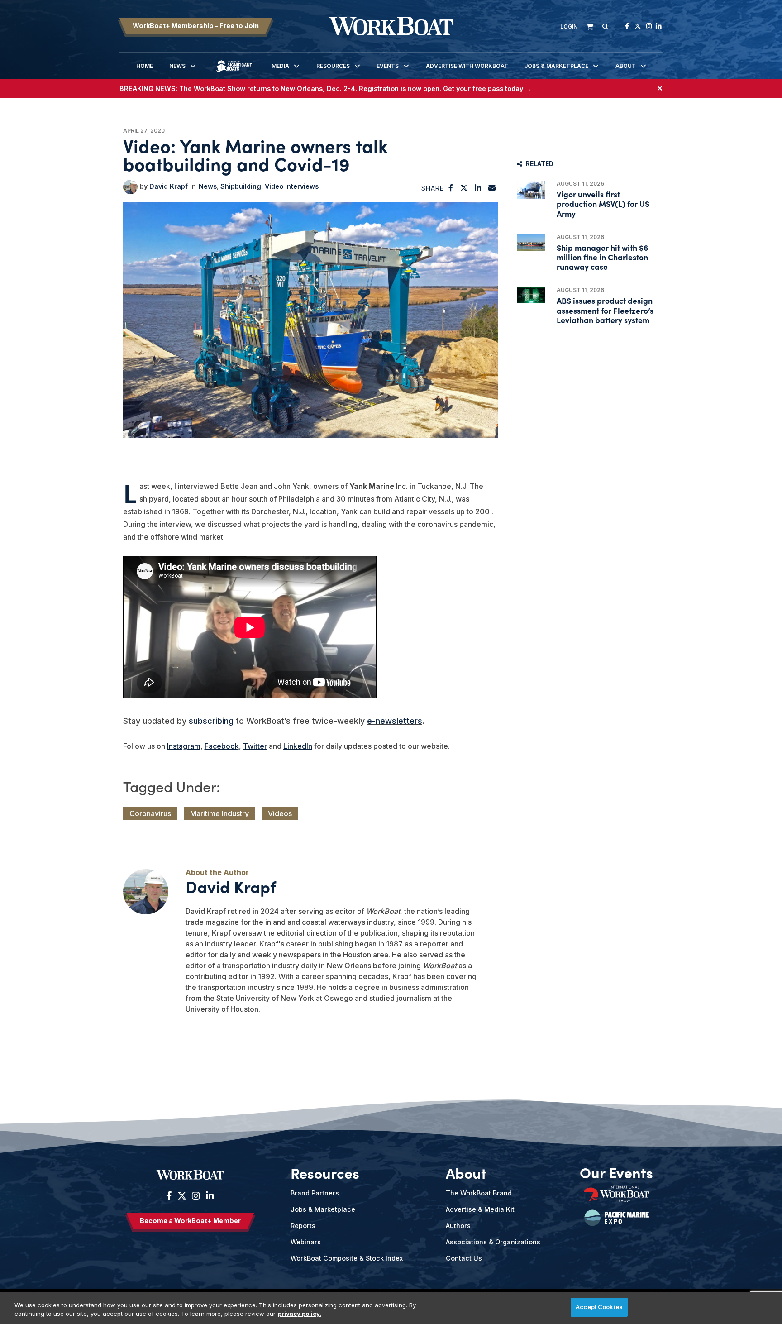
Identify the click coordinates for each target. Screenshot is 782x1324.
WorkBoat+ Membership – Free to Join (196, 25)
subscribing (211, 721)
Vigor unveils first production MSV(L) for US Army (603, 203)
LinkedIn (297, 745)
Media (280, 65)
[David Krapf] (130, 187)
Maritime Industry (219, 813)
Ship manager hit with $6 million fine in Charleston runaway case (602, 257)
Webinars (306, 1242)
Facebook (222, 745)
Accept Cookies (599, 1306)
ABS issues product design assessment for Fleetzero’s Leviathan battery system (605, 310)
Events (388, 65)
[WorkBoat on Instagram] (649, 26)
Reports (303, 1225)
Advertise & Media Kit (480, 1209)
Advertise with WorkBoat (467, 65)
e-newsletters (394, 721)
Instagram (183, 745)
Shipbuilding (240, 186)
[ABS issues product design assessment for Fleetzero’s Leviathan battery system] (531, 295)
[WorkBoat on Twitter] (637, 26)
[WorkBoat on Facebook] (627, 26)
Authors (458, 1225)
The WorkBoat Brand (479, 1193)
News (177, 65)
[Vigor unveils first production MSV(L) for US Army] (531, 190)
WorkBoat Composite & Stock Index (347, 1258)
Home (144, 65)
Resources (333, 65)
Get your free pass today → (487, 88)
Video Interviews (292, 186)
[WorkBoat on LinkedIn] (659, 26)
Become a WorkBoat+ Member (190, 1220)
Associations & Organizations (493, 1242)
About (625, 65)
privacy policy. (299, 1314)
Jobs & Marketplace (556, 65)
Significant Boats (234, 72)
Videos (280, 813)
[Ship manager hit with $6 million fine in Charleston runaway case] (531, 243)
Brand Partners (315, 1193)
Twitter (255, 745)
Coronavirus (150, 813)
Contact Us (464, 1258)
